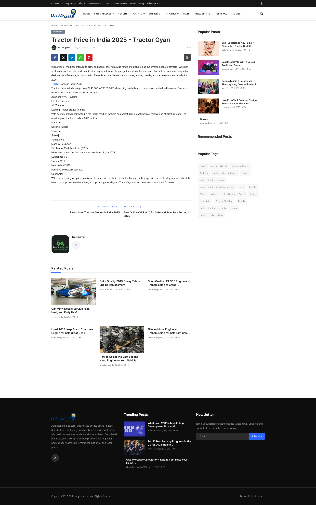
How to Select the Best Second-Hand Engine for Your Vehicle (120, 358)
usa (242, 187)
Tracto (55, 84)
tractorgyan (78, 236)
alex (224, 88)
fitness (253, 194)
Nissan (204, 119)
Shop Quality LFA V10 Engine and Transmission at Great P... (169, 283)
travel (203, 166)
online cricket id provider (212, 180)
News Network (95, 3)
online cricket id (219, 166)
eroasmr (226, 107)
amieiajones (105, 365)
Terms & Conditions (251, 496)
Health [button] (122, 13)
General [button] (221, 13)
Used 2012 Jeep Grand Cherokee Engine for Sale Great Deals (72, 331)
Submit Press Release (116, 3)
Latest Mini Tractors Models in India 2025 (95, 212)
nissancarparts (107, 289)
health (252, 187)
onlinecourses (154, 448)
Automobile (66, 25)
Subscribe (257, 436)
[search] (262, 14)
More (236, 13)
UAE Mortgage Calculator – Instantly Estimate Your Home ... (156, 461)
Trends (241, 201)
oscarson (55, 316)
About (82, 3)
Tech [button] (186, 13)
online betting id (240, 166)
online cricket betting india (213, 208)
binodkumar (227, 69)
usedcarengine (58, 337)
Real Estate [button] (202, 13)
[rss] (55, 458)
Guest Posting (137, 3)
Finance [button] (171, 13)
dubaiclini (226, 49)
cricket (214, 194)
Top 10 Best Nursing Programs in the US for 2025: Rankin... (169, 443)
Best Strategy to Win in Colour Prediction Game (238, 63)
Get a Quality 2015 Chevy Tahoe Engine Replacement (120, 283)
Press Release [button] (102, 13)
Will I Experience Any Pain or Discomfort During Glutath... (238, 44)
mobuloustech (154, 430)
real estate (205, 201)
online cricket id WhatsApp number (217, 187)
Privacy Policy (69, 3)
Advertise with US (155, 3)
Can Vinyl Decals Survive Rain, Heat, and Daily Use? (70, 310)
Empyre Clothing (224, 201)
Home (86, 13)
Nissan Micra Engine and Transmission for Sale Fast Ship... (169, 331)
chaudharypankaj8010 (136, 467)
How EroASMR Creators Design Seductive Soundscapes (239, 102)
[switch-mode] (262, 3)
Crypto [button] (137, 13)
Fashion (204, 173)
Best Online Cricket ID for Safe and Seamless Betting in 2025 (157, 214)
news (234, 208)
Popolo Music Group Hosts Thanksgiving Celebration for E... (240, 83)
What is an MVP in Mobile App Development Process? (166, 424)
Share (203, 194)
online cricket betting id (224, 173)
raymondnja (206, 123)
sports (245, 173)
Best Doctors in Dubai (234, 194)
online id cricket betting (211, 215)
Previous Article (111, 206)
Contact (55, 3)
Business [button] (154, 13)
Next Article (130, 206)
